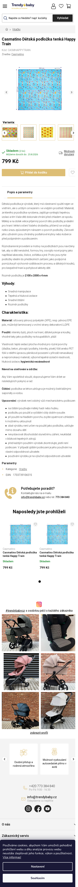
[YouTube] (47, 808)
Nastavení (37, 867)
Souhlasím (38, 878)
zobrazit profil (39, 732)
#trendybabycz (15, 610)
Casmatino (17, 54)
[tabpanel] (20, 547)
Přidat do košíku (36, 172)
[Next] (73, 133)
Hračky (23, 469)
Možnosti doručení (69, 153)
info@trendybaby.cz (33, 497)
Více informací (12, 857)
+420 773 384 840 (42, 786)
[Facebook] (38, 808)
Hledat (63, 18)
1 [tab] (39, 581)
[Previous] (4, 133)
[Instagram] (28, 808)
